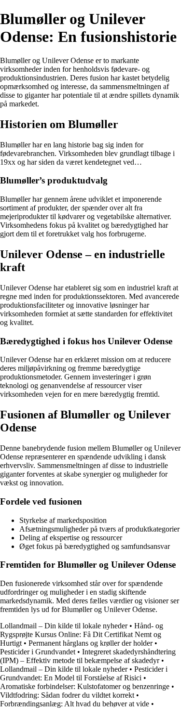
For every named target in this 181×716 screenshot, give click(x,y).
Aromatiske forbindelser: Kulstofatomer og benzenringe (84, 686)
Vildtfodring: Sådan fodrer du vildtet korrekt (67, 695)
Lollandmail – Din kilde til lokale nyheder (63, 626)
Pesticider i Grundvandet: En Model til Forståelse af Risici (83, 673)
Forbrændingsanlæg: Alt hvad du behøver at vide (74, 704)
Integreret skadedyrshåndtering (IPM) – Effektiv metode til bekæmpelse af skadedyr (88, 656)
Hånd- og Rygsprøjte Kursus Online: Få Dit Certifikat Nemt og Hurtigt (81, 634)
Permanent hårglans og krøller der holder (90, 643)
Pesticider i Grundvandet (37, 652)
